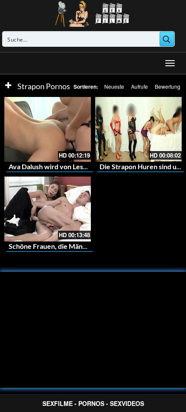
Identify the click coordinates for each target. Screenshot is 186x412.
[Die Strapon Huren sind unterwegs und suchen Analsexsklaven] (138, 129)
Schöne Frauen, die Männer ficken (61, 246)
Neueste (114, 86)
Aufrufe (139, 86)
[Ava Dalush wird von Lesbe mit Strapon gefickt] (47, 129)
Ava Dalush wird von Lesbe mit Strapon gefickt (80, 166)
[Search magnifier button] (167, 39)
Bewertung (167, 86)
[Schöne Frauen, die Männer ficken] (47, 209)
